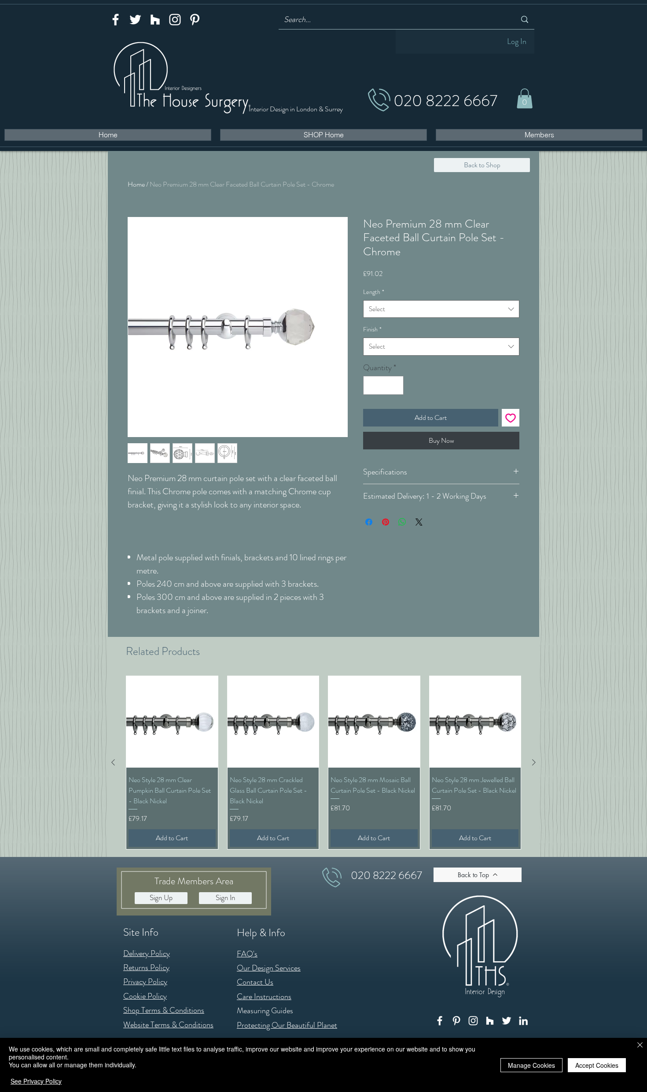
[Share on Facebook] (369, 522)
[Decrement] (371, 385)
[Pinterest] (194, 19)
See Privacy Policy (36, 1081)
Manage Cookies (531, 1065)
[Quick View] (172, 722)
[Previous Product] (113, 762)
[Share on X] (419, 522)
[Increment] (395, 385)
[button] (524, 98)
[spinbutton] (383, 385)
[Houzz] (155, 19)
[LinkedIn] (523, 1021)
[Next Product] (534, 762)
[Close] (640, 1046)
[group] (323, 762)
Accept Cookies (596, 1065)
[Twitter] (135, 19)
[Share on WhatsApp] (402, 522)
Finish (372, 329)
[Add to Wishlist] (510, 418)
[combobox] (441, 309)
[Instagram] (175, 19)
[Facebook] (115, 19)
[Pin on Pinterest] (385, 522)
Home (136, 184)
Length (373, 291)
